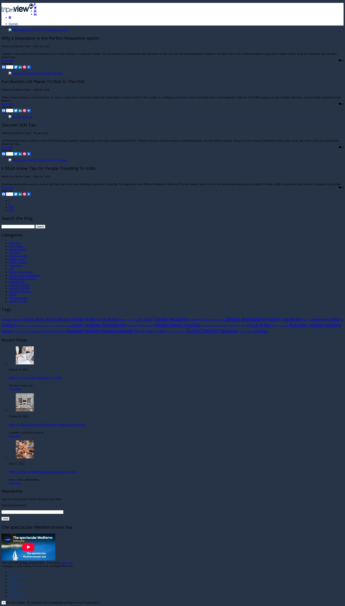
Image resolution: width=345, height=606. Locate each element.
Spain (16, 331)
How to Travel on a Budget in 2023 (35, 377)
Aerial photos (57, 318)
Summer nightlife (117, 330)
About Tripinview (16, 593)
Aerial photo (34, 319)
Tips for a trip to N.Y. (176, 332)
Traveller (209, 330)
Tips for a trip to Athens (150, 331)
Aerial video (83, 319)
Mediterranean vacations (22, 278)
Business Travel (18, 249)
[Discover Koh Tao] (21, 116)
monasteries (206, 326)
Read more (7, 60)
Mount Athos (217, 326)
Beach (122, 319)
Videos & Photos (15, 582)
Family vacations (284, 319)
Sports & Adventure (20, 291)
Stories (13, 24)
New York (233, 326)
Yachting (261, 331)
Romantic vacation (19, 285)
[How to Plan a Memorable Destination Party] (25, 457)
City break (14, 252)
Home (11, 572)
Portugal (242, 325)
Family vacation (18, 262)
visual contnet (246, 331)
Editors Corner (18, 27)
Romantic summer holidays (315, 324)
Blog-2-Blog (16, 246)
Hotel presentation (60, 326)
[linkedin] (35, 14)
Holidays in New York (43, 326)
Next (11, 206)
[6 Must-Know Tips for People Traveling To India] (38, 160)
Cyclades (204, 319)
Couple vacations (170, 319)
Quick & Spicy (260, 324)
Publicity (12, 589)
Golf (11, 268)
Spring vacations (29, 331)
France (305, 319)
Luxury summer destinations (25, 275)
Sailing (7, 331)
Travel (193, 330)
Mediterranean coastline (178, 324)
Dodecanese (218, 319)
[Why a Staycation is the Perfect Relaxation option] (38, 29)
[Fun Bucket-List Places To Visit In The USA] (36, 73)
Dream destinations (246, 319)
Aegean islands (11, 319)
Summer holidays (84, 330)
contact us (66, 562)
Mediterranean (146, 325)
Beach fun (14, 242)
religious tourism (282, 326)
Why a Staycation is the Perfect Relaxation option (47, 424)
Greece (8, 324)
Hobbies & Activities (20, 272)
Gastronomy (16, 265)
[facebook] (35, 4)
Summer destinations (52, 331)
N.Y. (225, 325)
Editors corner (17, 259)
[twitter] (35, 7)
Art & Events (107, 319)
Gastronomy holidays (326, 319)
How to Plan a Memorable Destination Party (43, 472)
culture (193, 319)
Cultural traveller (18, 255)
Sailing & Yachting (19, 288)
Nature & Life (17, 281)
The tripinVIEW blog (17, 576)
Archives (12, 579)
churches (130, 320)
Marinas (132, 325)
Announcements (15, 586)
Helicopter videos (24, 325)
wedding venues (18, 301)
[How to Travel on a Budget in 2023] (25, 363)
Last (11, 210)
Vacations (228, 330)
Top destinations (18, 297)
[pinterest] (10, 17)
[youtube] (35, 10)
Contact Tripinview (16, 596)
